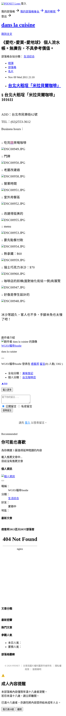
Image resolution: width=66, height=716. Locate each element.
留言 (42, 363)
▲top (4, 383)
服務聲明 (36, 669)
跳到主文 (6, 34)
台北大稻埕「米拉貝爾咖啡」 (34, 85)
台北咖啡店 (29, 377)
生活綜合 (29, 56)
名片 (11, 71)
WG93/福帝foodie (11, 345)
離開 (19, 709)
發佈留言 (7, 410)
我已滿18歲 (8, 709)
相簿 (11, 63)
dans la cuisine (18, 25)
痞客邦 (35, 363)
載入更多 (7, 390)
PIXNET (16, 665)
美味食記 (27, 373)
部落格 (12, 67)
